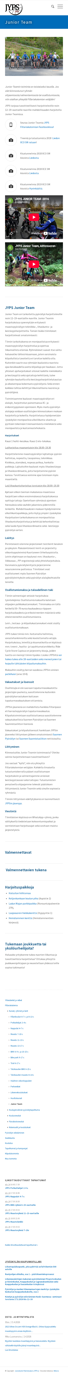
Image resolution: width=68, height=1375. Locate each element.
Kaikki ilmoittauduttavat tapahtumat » (21, 1245)
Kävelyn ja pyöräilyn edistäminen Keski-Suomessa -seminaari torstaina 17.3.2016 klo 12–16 (33, 1298)
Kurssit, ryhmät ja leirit (18, 1011)
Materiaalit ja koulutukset (20, 1127)
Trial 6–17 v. (15, 1063)
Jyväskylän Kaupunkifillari (23, 1261)
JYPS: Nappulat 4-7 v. (15, 1196)
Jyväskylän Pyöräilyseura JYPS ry (27, 1371)
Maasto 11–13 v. (17, 1040)
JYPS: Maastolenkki (14, 1221)
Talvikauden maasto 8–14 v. (22, 1075)
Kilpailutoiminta (12, 1153)
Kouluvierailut (15, 1115)
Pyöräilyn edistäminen (14, 1132)
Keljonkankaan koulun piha (23, 898)
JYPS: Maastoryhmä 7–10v (17, 1230)
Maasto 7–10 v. (17, 1034)
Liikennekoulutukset (19, 1092)
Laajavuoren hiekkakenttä (23, 913)
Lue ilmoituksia (11, 1350)
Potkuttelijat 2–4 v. (18, 1022)
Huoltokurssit (16, 1098)
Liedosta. (34, 157)
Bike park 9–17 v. (18, 1057)
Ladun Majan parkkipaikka (23, 903)
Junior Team (19, 22)
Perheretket (15, 1086)
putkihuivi (10, 674)
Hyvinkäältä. (36, 188)
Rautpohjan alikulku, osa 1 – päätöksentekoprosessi (29, 1274)
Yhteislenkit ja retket (13, 1000)
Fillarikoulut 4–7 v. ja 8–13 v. (22, 1016)
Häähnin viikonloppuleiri (21, 1080)
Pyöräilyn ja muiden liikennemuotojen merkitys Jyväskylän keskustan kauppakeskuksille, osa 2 (32, 1290)
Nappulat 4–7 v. (17, 1028)
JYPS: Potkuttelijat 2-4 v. (16, 1188)
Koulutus (9, 1143)
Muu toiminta (11, 1158)
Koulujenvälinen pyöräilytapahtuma (24, 1110)
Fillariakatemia (11, 1005)
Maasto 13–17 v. (17, 1045)
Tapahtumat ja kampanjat (16, 1148)
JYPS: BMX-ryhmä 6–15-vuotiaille (20, 1205)
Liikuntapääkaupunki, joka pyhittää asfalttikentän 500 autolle (30, 1268)
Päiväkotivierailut (16, 1121)
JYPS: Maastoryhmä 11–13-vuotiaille (22, 1213)
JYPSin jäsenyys (13, 803)
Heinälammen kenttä (20, 918)
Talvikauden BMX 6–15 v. (21, 1069)
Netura (56, 1371)
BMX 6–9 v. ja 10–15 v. (20, 1051)
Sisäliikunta (10, 1138)
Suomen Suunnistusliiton (32, 738)
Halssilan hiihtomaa (20, 893)
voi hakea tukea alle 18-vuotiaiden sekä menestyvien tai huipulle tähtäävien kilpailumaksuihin (33, 659)
